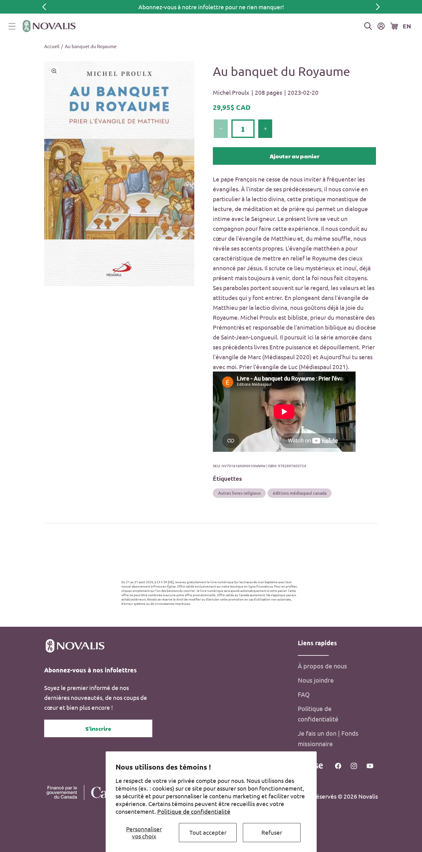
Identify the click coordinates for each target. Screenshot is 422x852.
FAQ (304, 694)
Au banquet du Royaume (90, 46)
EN (407, 26)
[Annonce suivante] (377, 6)
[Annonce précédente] (44, 6)
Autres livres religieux (239, 493)
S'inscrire (98, 728)
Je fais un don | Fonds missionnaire (328, 738)
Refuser (271, 832)
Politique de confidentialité (193, 811)
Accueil (51, 46)
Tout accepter (207, 832)
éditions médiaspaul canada (300, 493)
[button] (12, 26)
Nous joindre (316, 680)
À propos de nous (322, 666)
